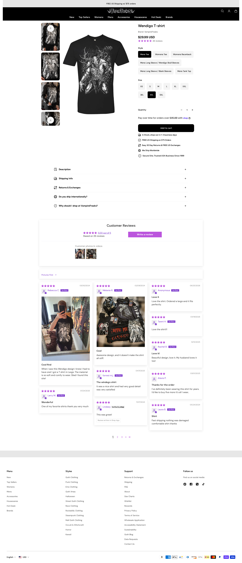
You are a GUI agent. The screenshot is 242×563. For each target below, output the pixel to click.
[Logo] (121, 11)
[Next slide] (50, 120)
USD (24, 557)
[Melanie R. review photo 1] (120, 321)
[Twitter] (197, 484)
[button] (126, 437)
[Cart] (235, 11)
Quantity (142, 110)
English (10, 557)
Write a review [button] (145, 234)
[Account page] (229, 11)
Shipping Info (66, 178)
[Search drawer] (222, 11)
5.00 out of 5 (104, 232)
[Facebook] (191, 484)
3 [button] (122, 437)
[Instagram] (185, 484)
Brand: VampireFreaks (148, 32)
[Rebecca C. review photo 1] (65, 328)
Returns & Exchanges (69, 187)
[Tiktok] (203, 484)
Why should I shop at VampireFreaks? (78, 205)
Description (65, 169)
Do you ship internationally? (73, 196)
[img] (48, 286)
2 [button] (117, 437)
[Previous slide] (50, 28)
